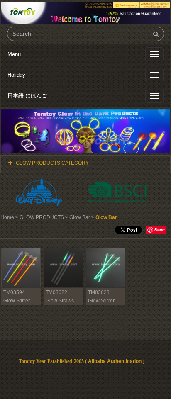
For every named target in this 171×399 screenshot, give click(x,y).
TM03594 (14, 292)
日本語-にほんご (27, 95)
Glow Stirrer (16, 301)
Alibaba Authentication (115, 361)
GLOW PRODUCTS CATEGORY (52, 163)
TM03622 (56, 292)
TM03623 (99, 292)
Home (7, 217)
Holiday (16, 75)
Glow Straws (60, 301)
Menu (14, 54)
